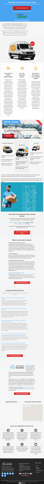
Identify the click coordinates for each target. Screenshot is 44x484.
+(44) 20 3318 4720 (26, 466)
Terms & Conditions (38, 468)
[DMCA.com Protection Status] (22, 483)
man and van (18, 379)
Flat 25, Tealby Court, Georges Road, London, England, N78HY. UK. (25, 469)
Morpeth (15, 222)
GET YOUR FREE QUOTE (22, 8)
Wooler (16, 223)
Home (37, 465)
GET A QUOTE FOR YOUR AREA (22, 232)
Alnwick (11, 222)
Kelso (23, 222)
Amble (24, 223)
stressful (15, 384)
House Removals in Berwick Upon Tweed (16, 272)
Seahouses (20, 223)
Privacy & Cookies (39, 470)
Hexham (19, 222)
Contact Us (38, 472)
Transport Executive (29, 365)
